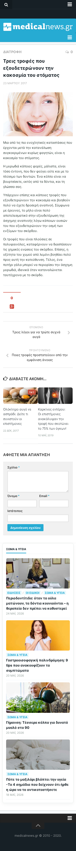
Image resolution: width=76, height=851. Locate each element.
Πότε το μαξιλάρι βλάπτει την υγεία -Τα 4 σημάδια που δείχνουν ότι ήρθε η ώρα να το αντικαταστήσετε (37, 784)
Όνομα (13, 496)
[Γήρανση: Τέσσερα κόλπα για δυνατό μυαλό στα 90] (38, 697)
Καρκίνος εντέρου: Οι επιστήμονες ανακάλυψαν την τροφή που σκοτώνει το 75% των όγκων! (53, 419)
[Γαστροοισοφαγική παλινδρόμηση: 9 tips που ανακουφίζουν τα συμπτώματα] (38, 635)
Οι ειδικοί (32, 592)
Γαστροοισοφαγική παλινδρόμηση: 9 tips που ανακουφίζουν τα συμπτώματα (37, 665)
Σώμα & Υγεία (55, 592)
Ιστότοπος (15, 511)
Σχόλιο (13, 467)
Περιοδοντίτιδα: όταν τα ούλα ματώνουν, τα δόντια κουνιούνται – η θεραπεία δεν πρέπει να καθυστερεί (37, 603)
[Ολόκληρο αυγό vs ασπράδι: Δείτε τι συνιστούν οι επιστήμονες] (20, 395)
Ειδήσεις (13, 592)
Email (44, 496)
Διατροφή (12, 52)
